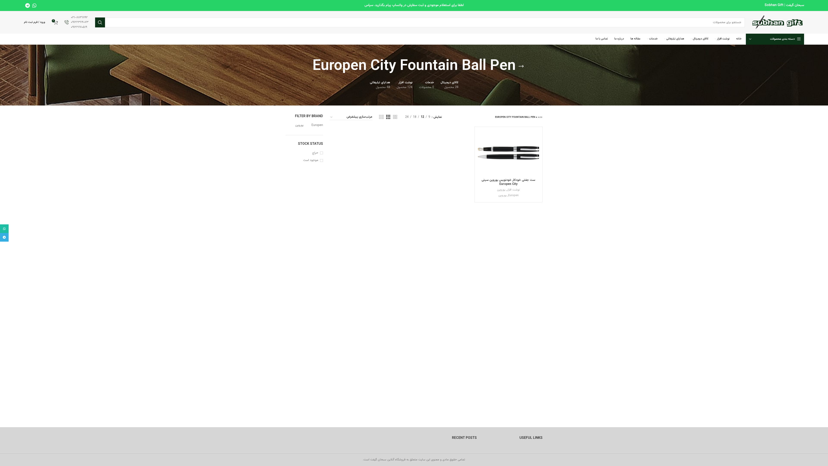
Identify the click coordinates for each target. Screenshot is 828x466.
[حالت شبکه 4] (381, 117)
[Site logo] (777, 22)
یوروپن (501, 190)
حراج (315, 153)
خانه (540, 117)
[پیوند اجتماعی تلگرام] (27, 5)
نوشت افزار (513, 190)
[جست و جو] (100, 22)
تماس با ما (79, 40)
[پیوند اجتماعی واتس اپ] (34, 5)
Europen (513, 196)
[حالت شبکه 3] (388, 117)
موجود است (310, 160)
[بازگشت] (521, 66)
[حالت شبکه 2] (395, 117)
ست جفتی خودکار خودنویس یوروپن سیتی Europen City (508, 182)
